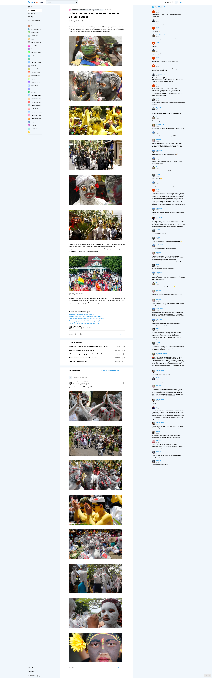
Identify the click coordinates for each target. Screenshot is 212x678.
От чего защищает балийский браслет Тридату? (84, 321)
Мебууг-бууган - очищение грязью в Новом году (84, 323)
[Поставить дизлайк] (123, 334)
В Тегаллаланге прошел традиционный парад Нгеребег (86, 354)
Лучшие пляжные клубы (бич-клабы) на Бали (83, 358)
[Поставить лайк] (117, 334)
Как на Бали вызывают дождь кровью (81, 314)
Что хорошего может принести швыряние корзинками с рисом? (88, 346)
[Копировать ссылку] (82, 21)
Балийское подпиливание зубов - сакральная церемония (87, 318)
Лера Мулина (77, 326)
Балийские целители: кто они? (78, 361)
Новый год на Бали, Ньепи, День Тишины (81, 350)
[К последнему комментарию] (209, 675)
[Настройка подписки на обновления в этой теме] (123, 370)
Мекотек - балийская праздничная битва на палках (85, 316)
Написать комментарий (80, 377)
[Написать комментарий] (206, 675)
